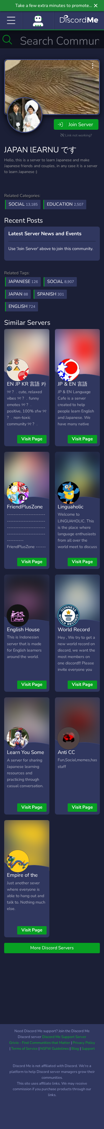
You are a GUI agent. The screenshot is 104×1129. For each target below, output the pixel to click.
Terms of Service (24, 1048)
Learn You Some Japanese (25, 756)
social (60, 281)
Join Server (81, 124)
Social (23, 204)
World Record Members (74, 633)
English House (23, 629)
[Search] (7, 39)
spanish (50, 294)
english (22, 306)
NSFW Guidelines (54, 1048)
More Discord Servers (52, 948)
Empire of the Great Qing (22, 879)
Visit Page (31, 439)
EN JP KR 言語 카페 (26, 387)
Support (88, 1048)
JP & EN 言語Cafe (72, 387)
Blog (75, 1048)
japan (18, 294)
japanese (23, 281)
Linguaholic (70, 506)
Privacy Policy (84, 1042)
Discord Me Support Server (64, 1036)
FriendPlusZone (25, 506)
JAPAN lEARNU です (40, 150)
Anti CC (66, 752)
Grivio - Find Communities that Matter (39, 1042)
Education (65, 204)
